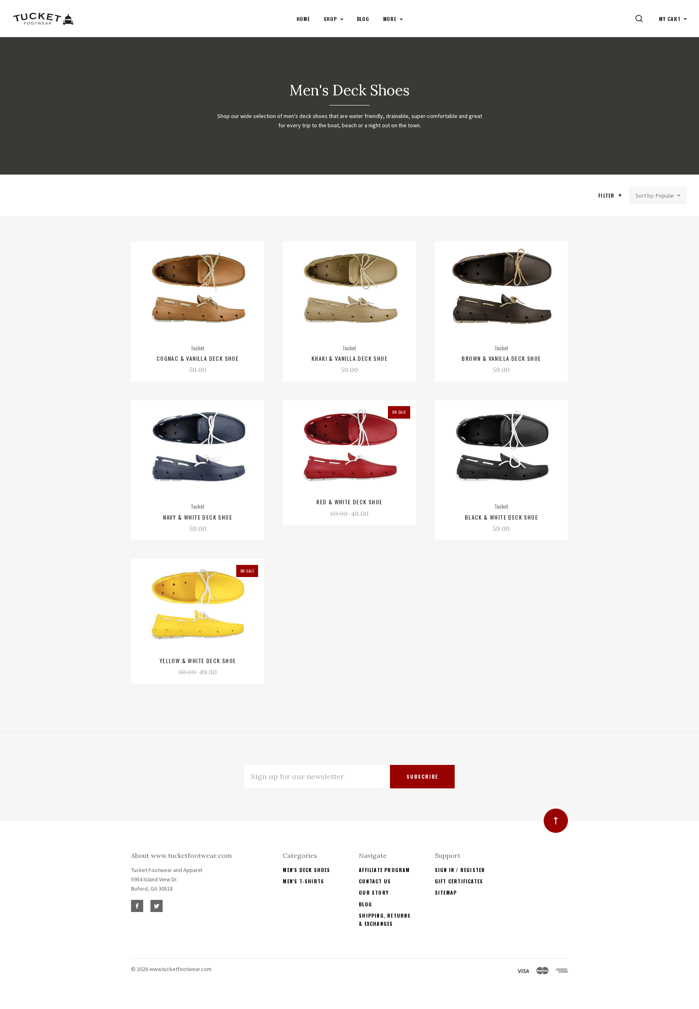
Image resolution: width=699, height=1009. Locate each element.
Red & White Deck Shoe (349, 501)
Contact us (375, 881)
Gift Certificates (459, 881)
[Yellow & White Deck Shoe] (197, 605)
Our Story (374, 892)
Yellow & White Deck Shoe (197, 660)
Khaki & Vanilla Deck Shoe (349, 358)
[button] (620, 195)
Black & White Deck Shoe (501, 517)
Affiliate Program (384, 869)
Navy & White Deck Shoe (197, 517)
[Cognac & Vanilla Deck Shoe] (197, 287)
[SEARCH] (640, 18)
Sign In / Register (460, 869)
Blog (365, 904)
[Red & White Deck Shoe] (349, 446)
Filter (607, 195)
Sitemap (446, 892)
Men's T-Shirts (303, 881)
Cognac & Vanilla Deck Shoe (198, 358)
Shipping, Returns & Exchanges (385, 919)
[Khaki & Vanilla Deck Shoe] (349, 287)
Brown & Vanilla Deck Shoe (501, 358)
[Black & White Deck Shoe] (501, 446)
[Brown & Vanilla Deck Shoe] (501, 287)
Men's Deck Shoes (306, 869)
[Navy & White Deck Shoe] (197, 446)
